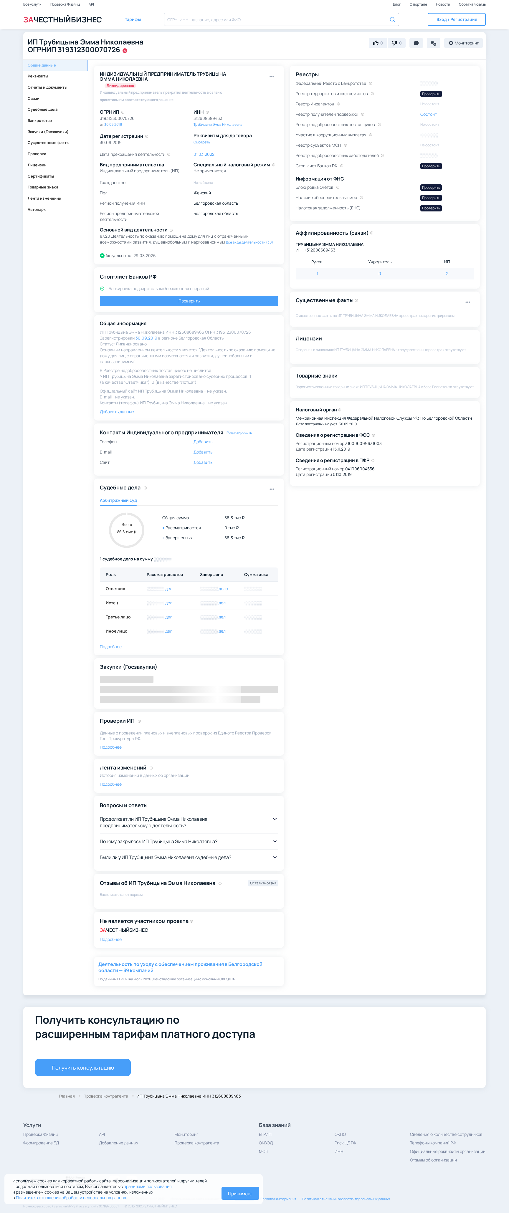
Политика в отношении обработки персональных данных (346, 1199)
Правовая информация (278, 1199)
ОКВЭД (266, 1143)
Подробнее (111, 939)
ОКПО (340, 1134)
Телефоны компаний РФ (433, 1143)
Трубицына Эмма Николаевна (218, 124)
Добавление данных (118, 1143)
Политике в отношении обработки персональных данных (71, 1197)
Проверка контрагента (196, 1143)
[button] (457, 19)
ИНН (339, 1151)
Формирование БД (41, 1143)
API (91, 4)
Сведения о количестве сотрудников (446, 1134)
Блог (397, 4)
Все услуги (32, 4)
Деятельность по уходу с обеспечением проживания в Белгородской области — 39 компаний (180, 967)
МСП (263, 1151)
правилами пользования (148, 1186)
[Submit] (392, 18)
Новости (443, 4)
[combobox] (281, 19)
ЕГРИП (265, 1134)
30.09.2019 (113, 124)
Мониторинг (186, 1134)
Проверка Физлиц (65, 4)
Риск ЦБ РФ (345, 1143)
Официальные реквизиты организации (447, 1151)
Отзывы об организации (433, 1160)
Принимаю (240, 1193)
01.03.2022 (204, 154)
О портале (419, 4)
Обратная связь (472, 4)
